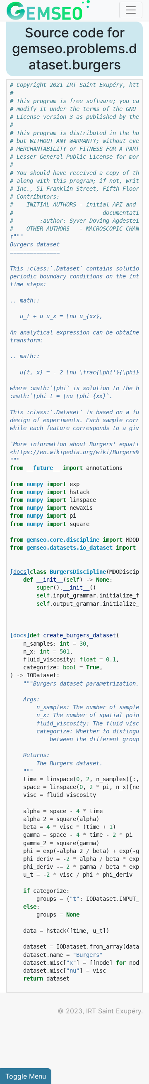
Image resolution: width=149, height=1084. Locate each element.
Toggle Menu (25, 1076)
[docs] (20, 571)
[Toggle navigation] (130, 10)
